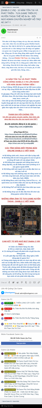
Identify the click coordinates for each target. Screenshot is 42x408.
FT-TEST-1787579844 (12, 314)
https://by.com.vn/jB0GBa (21, 127)
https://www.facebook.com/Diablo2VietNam (21, 134)
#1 (40, 38)
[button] (2, 2)
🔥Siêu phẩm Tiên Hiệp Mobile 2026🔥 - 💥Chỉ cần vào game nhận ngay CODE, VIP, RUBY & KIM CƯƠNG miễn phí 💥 (21, 355)
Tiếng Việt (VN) (8, 406)
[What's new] (35, 3)
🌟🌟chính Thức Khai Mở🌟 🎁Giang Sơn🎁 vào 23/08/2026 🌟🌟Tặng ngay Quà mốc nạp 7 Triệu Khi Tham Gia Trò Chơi (22, 326)
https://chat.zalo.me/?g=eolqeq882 (21, 143)
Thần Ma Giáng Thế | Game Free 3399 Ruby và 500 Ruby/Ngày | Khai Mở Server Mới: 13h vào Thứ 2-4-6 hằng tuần (22, 384)
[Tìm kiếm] (39, 3)
